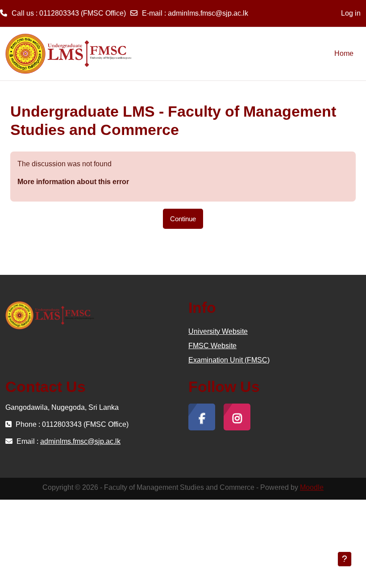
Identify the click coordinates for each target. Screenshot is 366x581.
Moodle (312, 487)
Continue (183, 219)
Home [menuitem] (344, 53)
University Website (218, 331)
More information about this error (73, 181)
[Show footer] (344, 559)
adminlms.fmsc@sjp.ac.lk (208, 13)
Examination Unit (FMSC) (229, 360)
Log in (351, 13)
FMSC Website (212, 345)
